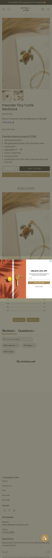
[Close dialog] (50, 261)
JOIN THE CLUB (39, 282)
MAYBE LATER (39, 286)
